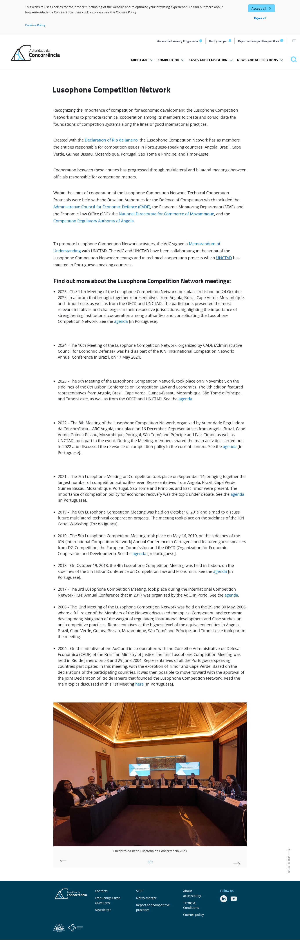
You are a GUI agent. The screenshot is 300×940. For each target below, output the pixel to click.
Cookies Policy (35, 25)
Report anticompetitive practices (258, 41)
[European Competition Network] (59, 927)
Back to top (289, 864)
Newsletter (103, 910)
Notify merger (218, 41)
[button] (236, 862)
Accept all (258, 8)
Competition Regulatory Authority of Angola (93, 220)
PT (294, 40)
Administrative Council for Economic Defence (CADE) (101, 206)
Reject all (260, 18)
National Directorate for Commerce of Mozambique (166, 213)
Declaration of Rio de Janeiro (111, 140)
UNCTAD (224, 257)
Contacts (101, 891)
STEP (139, 891)
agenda (121, 321)
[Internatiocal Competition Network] (75, 927)
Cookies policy (193, 915)
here (139, 684)
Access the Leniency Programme (177, 41)
